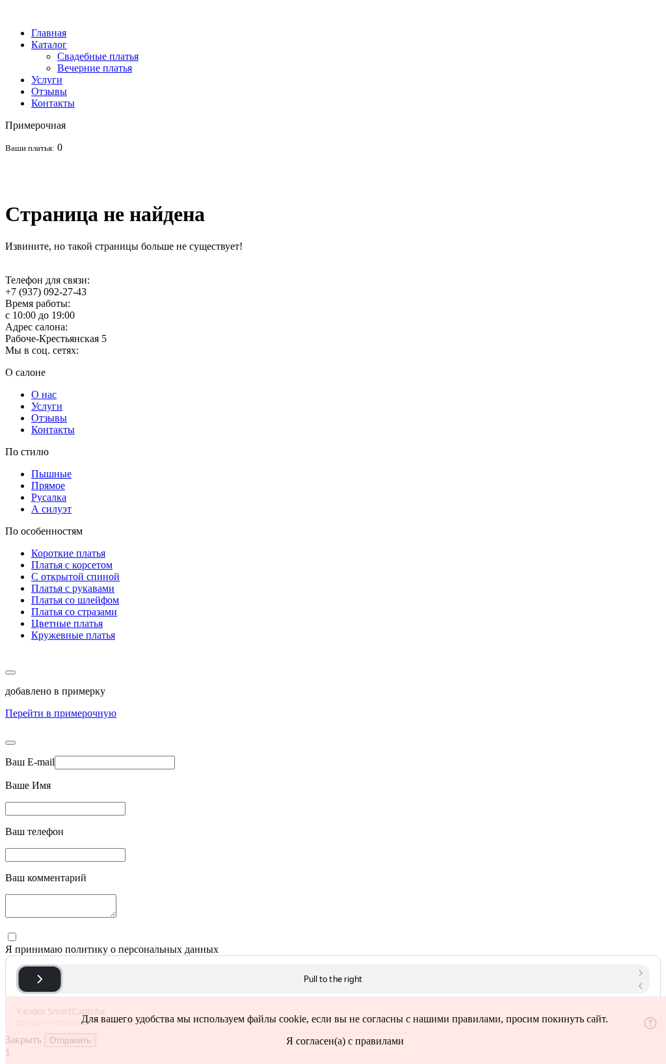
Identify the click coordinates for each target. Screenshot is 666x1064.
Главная (48, 32)
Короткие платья (68, 553)
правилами (476, 1018)
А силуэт (51, 508)
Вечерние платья (94, 67)
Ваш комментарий (46, 877)
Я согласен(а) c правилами (345, 1040)
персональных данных (168, 949)
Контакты (53, 103)
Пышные (51, 473)
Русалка (48, 497)
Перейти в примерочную (60, 713)
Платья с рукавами (72, 588)
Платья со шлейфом (75, 599)
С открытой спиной (75, 576)
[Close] (10, 743)
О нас (44, 394)
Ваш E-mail (30, 761)
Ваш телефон (34, 831)
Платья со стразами (74, 611)
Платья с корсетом (72, 564)
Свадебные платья (98, 56)
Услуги (46, 79)
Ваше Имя (28, 785)
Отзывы (49, 91)
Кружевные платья (73, 635)
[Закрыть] (10, 672)
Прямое (48, 485)
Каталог (49, 44)
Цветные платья (67, 623)
